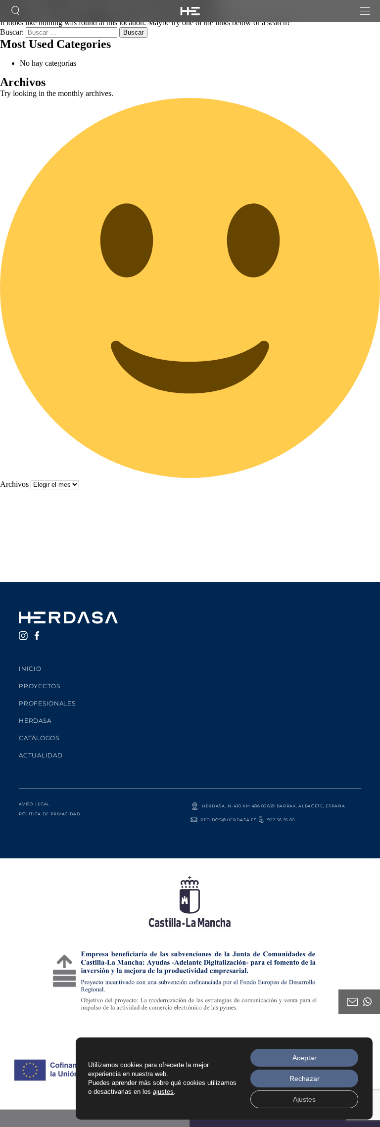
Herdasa (35, 720)
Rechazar (304, 1078)
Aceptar (304, 1058)
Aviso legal (34, 803)
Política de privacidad (49, 813)
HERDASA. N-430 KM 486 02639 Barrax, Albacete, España (273, 805)
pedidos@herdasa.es (228, 819)
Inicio (30, 668)
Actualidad (40, 755)
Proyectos (39, 686)
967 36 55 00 (281, 819)
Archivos (14, 484)
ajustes (163, 1091)
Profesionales (47, 703)
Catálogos (39, 738)
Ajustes (304, 1099)
